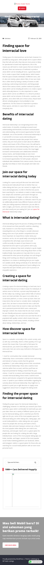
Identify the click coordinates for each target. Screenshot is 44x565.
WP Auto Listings (8, 561)
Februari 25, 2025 (35, 38)
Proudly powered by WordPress (13, 559)
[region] (22, 490)
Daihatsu (7, 38)
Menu (23, 8)
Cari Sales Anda (10, 545)
